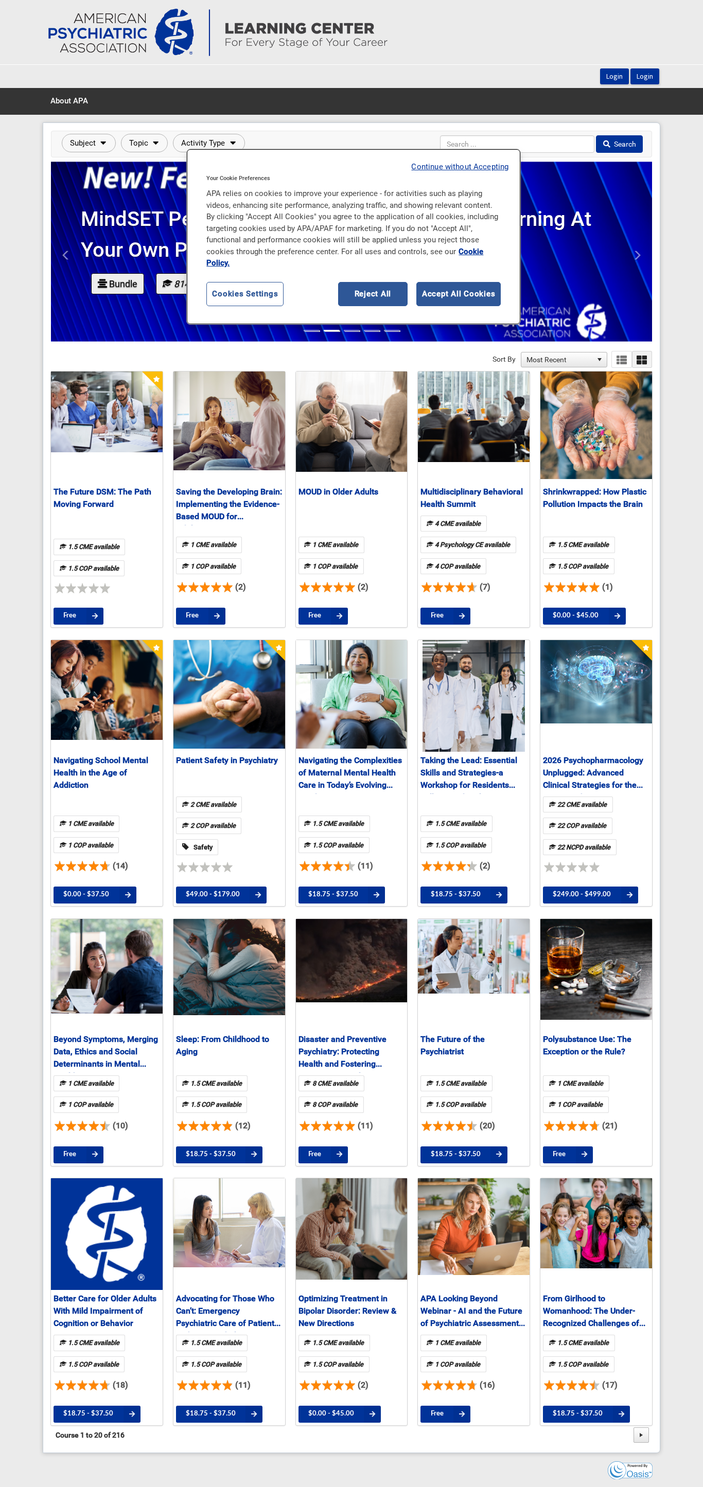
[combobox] (559, 360)
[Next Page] (641, 1435)
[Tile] (642, 359)
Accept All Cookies (459, 293)
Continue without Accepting (459, 166)
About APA (69, 100)
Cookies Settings (245, 293)
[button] (89, 143)
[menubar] (69, 101)
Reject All (373, 293)
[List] (621, 359)
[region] (353, 237)
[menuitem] (69, 101)
